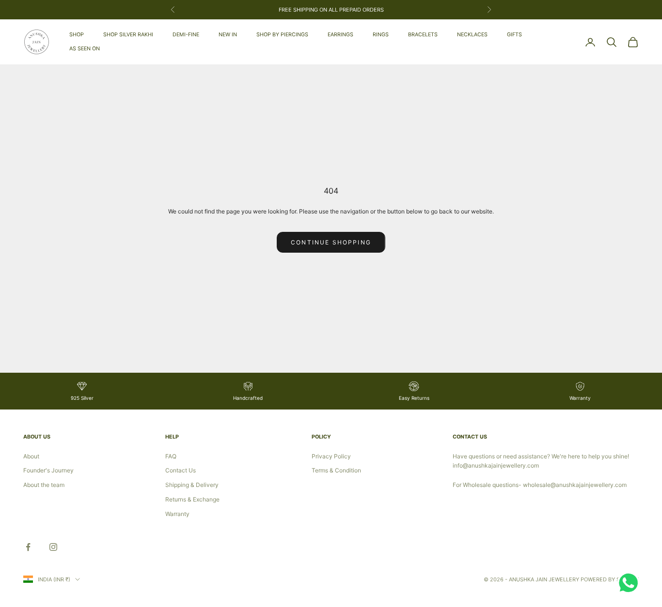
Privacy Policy (331, 456)
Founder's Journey (48, 470)
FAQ (170, 456)
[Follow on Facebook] (28, 547)
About (31, 456)
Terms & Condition (336, 470)
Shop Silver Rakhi (128, 34)
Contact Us (180, 470)
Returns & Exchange (192, 499)
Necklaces (472, 34)
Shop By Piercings (282, 34)
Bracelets (423, 34)
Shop (76, 34)
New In (228, 34)
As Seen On (84, 49)
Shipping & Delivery (192, 484)
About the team (43, 484)
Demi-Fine (186, 34)
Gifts (514, 34)
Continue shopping (331, 242)
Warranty (177, 513)
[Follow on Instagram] (53, 547)
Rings (381, 34)
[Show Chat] (630, 582)
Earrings (340, 34)
